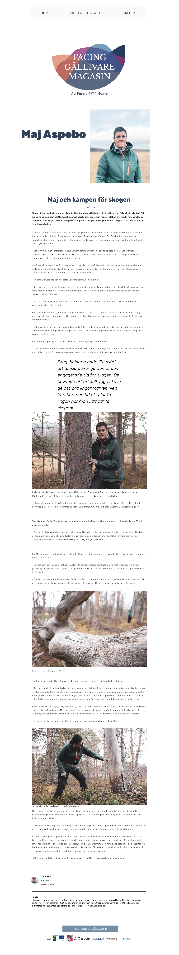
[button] (85, 12)
